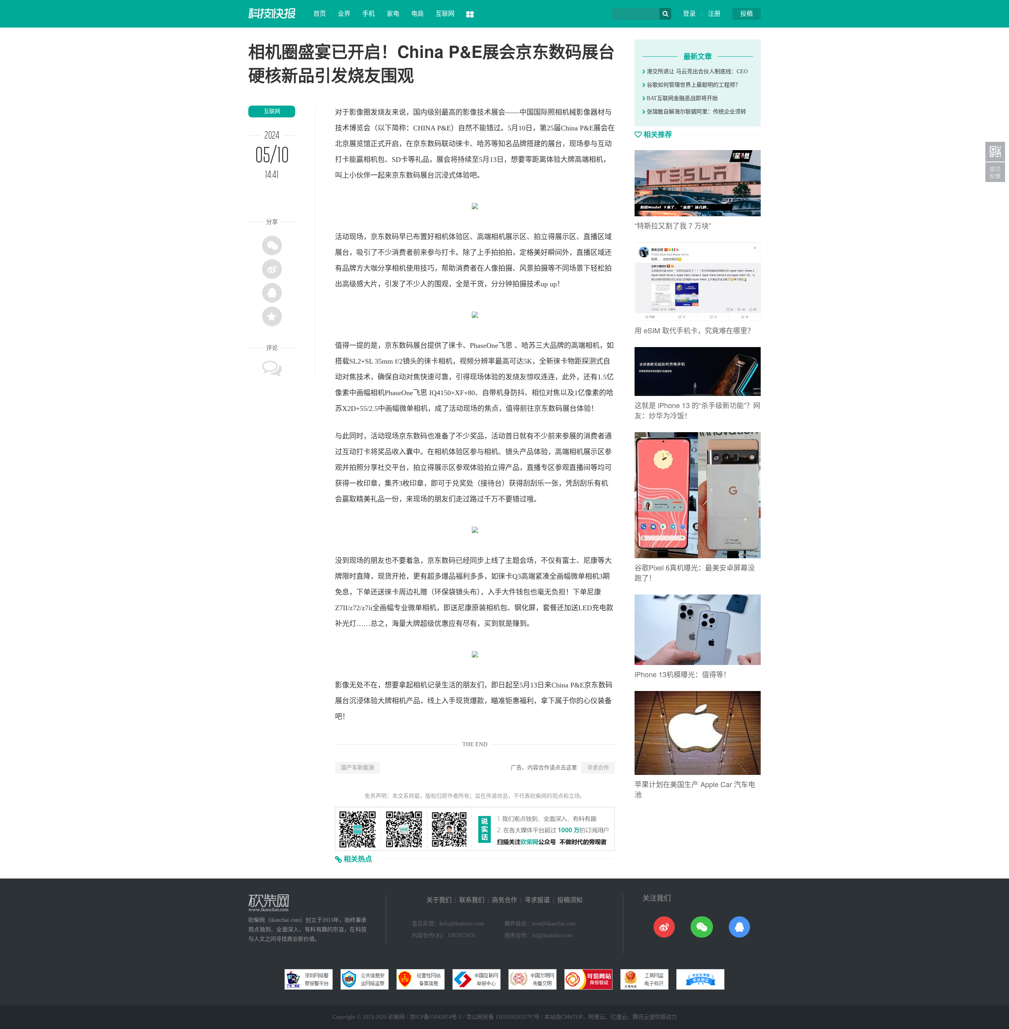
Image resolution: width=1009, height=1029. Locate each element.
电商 (417, 13)
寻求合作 (598, 768)
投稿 (746, 13)
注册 (714, 13)
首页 (319, 13)
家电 (393, 13)
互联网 (445, 13)
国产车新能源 (357, 768)
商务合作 (504, 900)
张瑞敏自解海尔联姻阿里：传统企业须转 (695, 112)
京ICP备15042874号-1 (436, 1017)
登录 (689, 13)
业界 (344, 13)
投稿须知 (570, 900)
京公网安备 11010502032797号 (503, 1017)
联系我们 (471, 900)
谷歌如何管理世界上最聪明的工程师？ (693, 85)
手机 (368, 13)
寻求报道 (537, 900)
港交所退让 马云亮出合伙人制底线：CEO (696, 71)
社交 (385, 468)
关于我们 (439, 900)
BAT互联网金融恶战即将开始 (681, 98)
